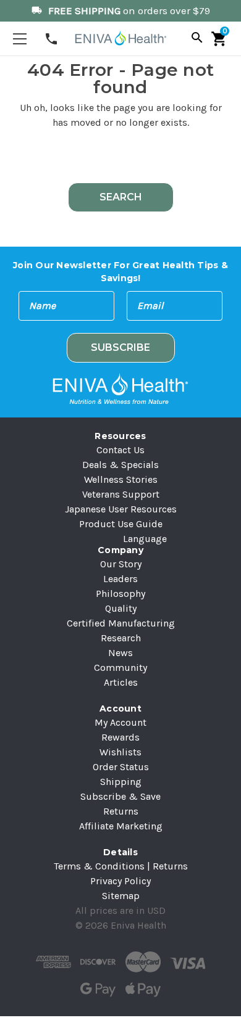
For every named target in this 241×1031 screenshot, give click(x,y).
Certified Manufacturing (121, 623)
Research (121, 638)
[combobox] (120, 160)
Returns (120, 811)
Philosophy (120, 593)
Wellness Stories (121, 479)
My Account (120, 722)
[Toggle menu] (19, 38)
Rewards (120, 737)
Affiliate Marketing (121, 826)
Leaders (120, 579)
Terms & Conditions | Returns (121, 866)
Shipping (121, 781)
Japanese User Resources (121, 509)
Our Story (121, 564)
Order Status (121, 767)
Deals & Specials (120, 464)
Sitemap (121, 896)
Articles (121, 682)
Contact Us (120, 450)
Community (120, 667)
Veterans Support (120, 494)
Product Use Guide (121, 524)
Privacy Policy (120, 881)
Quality (121, 608)
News (120, 653)
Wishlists (120, 752)
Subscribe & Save (120, 796)
